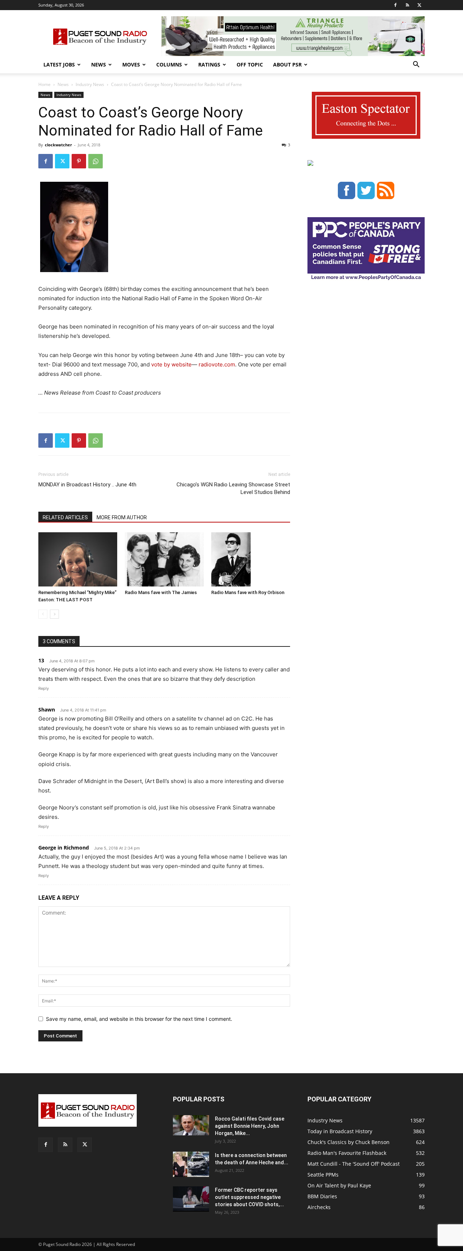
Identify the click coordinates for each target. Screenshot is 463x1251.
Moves (131, 64)
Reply (43, 688)
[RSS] (407, 5)
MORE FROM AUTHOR (122, 517)
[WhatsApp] (95, 161)
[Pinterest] (79, 161)
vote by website (171, 364)
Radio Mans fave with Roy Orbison (247, 592)
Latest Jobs (59, 64)
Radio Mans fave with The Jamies (161, 592)
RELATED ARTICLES (65, 517)
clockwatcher (58, 144)
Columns (169, 64)
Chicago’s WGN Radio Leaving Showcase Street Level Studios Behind (233, 488)
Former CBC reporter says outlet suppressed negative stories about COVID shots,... (249, 1197)
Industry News (90, 84)
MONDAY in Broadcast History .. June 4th (87, 484)
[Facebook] (395, 5)
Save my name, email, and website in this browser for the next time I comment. (139, 1019)
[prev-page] (42, 614)
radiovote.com (217, 364)
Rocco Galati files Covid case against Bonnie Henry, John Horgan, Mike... (249, 1126)
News (98, 64)
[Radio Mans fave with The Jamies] (164, 559)
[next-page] (54, 614)
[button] (416, 65)
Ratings (209, 64)
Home (44, 84)
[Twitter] (419, 5)
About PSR (287, 64)
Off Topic (250, 64)
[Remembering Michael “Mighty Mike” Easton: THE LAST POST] (77, 559)
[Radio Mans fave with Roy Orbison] (250, 559)
